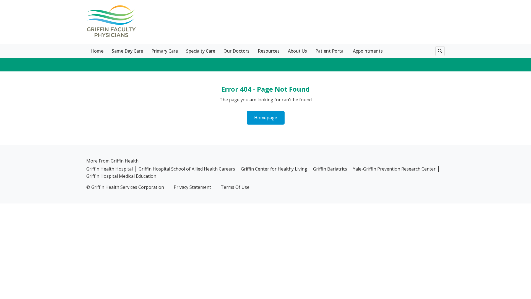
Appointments (368, 51)
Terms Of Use (235, 187)
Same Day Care (127, 51)
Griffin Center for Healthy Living (274, 169)
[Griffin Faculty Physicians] (111, 21)
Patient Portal (330, 51)
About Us (297, 51)
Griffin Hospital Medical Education (121, 176)
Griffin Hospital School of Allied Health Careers (187, 169)
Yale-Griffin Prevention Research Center (394, 169)
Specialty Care (200, 51)
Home (96, 51)
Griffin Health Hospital (109, 169)
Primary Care (164, 51)
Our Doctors (236, 51)
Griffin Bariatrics (330, 169)
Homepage (265, 118)
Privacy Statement (192, 187)
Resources (269, 51)
